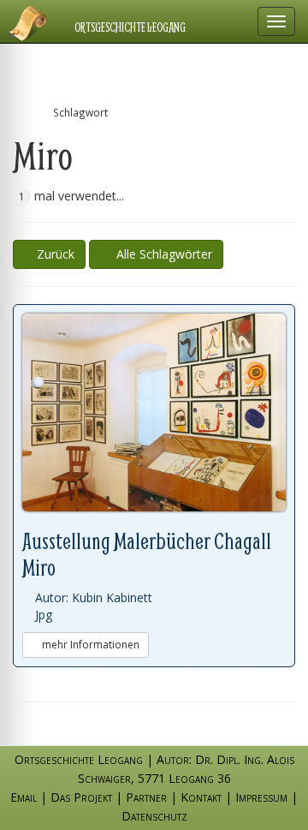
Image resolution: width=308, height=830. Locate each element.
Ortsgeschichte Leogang (130, 27)
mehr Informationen (89, 644)
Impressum (261, 797)
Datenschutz (154, 816)
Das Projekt (81, 797)
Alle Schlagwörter (161, 254)
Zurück (53, 254)
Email (23, 797)
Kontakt (201, 797)
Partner (146, 797)
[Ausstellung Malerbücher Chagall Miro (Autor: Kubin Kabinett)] (154, 412)
